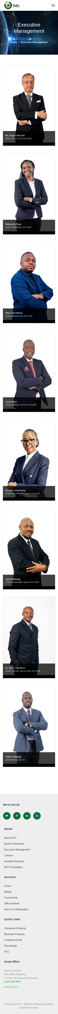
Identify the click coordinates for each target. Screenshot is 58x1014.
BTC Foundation (13, 867)
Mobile (8, 892)
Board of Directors (14, 843)
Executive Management (17, 849)
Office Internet (11, 903)
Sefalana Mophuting (15, 490)
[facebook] (17, 816)
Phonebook (10, 946)
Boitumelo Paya (13, 224)
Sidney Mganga (13, 756)
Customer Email (13, 940)
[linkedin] (27, 816)
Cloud (7, 886)
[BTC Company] (12, 5)
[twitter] (7, 816)
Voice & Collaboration (16, 909)
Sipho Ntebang (12, 579)
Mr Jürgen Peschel (15, 135)
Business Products (14, 934)
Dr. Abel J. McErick (15, 668)
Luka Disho (11, 401)
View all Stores (11, 987)
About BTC (10, 838)
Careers (8, 855)
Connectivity (11, 897)
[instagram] (37, 816)
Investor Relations (14, 861)
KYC (6, 951)
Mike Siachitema (13, 313)
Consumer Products (15, 928)
